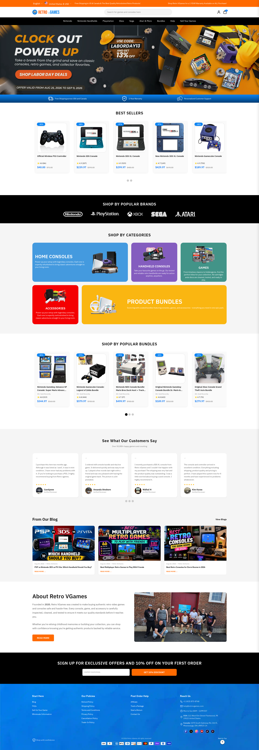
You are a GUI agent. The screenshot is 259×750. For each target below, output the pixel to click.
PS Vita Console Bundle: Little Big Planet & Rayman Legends (209, 388)
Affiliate (134, 702)
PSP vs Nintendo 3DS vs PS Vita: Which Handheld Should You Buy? (63, 567)
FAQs (34, 706)
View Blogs (221, 519)
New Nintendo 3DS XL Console (130, 156)
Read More (43, 638)
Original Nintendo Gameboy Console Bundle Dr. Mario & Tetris (129, 389)
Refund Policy (87, 702)
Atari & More (145, 21)
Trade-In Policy (87, 722)
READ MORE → (40, 571)
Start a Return (136, 710)
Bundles (161, 21)
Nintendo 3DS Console (47, 156)
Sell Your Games (188, 21)
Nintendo (67, 21)
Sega (131, 21)
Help (172, 21)
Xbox (121, 21)
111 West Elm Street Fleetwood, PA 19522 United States (200, 717)
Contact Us (135, 714)
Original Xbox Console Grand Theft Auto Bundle (168, 388)
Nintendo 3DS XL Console (88, 156)
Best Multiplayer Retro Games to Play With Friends (122, 567)
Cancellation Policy (89, 718)
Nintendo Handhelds (87, 21)
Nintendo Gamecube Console (168, 156)
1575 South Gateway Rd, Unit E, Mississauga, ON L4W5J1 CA (200, 724)
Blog (34, 702)
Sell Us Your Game (39, 710)
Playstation (108, 21)
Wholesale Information (42, 714)
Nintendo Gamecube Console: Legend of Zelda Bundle (51, 388)
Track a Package (137, 706)
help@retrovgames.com (193, 706)
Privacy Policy (87, 714)
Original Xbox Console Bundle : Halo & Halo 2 (209, 158)
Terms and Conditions (90, 710)
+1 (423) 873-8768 (191, 701)
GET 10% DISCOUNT (154, 672)
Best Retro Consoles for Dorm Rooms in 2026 (185, 567)
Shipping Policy (87, 706)
